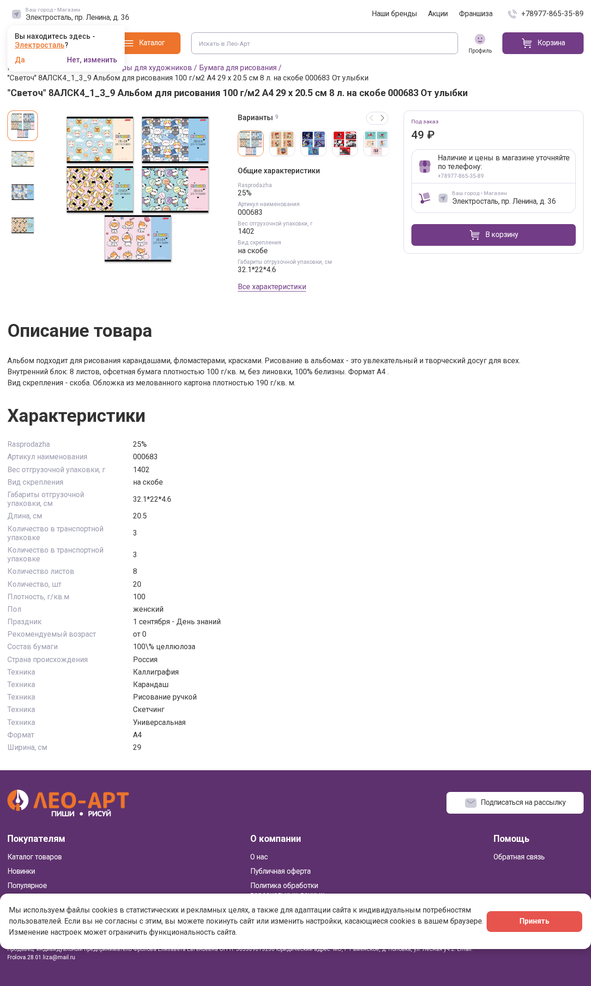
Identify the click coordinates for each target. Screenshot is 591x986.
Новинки (21, 871)
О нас (259, 857)
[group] (137, 189)
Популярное (27, 886)
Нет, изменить (92, 60)
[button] (382, 118)
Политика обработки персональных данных (287, 890)
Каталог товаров (34, 857)
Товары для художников (149, 67)
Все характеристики (272, 286)
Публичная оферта (280, 871)
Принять (534, 921)
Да (20, 60)
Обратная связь (519, 857)
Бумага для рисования (238, 67)
